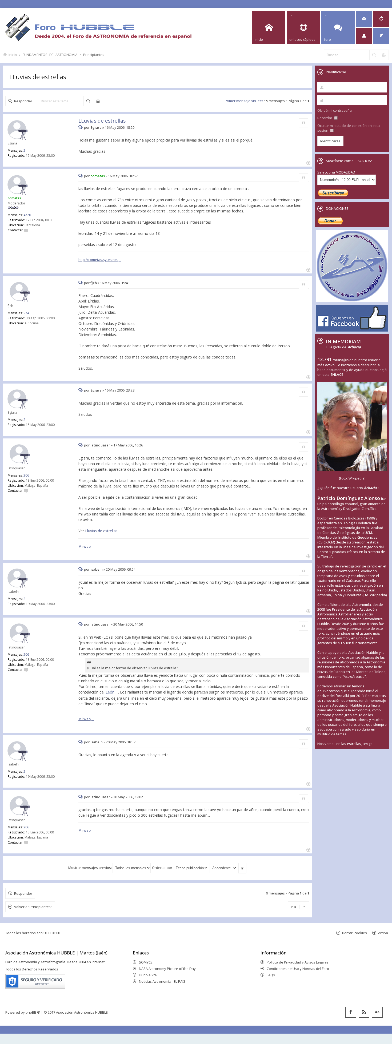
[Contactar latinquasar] (26, 490)
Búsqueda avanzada (98, 101)
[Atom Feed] (364, 1012)
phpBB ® (33, 1012)
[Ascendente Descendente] (224, 867)
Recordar (325, 117)
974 (26, 313)
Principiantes (93, 54)
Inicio (13, 54)
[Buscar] (374, 55)
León (110, 692)
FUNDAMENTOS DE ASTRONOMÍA (50, 54)
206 (26, 475)
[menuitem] (364, 19)
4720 (27, 215)
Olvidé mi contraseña (334, 110)
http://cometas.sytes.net (98, 259)
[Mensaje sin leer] (81, 127)
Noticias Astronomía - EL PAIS (162, 981)
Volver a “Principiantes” (33, 906)
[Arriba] (307, 162)
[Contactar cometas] (26, 230)
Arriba (383, 932)
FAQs (271, 975)
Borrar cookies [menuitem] (354, 932)
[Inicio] (98, 27)
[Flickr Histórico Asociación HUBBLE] (377, 1012)
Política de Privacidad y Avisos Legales (298, 962)
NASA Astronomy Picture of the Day (167, 968)
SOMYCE (146, 962)
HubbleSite (148, 975)
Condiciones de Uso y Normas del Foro (298, 968)
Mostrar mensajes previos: (90, 867)
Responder (23, 101)
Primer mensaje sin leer (244, 100)
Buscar (88, 101)
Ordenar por (162, 867)
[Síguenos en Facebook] (350, 1012)
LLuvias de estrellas (37, 76)
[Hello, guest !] (364, 36)
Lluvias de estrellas (101, 530)
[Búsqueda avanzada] (384, 55)
